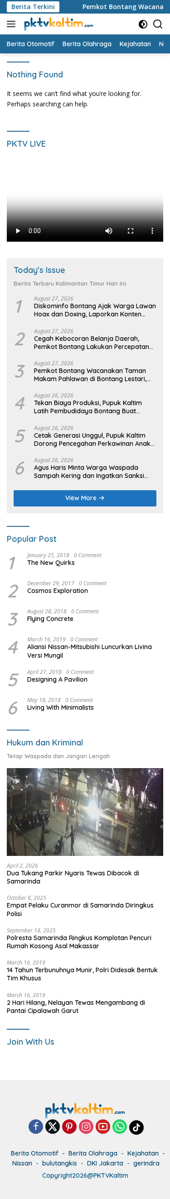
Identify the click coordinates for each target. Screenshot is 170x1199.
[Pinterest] (69, 1127)
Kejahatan (143, 1153)
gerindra (146, 1163)
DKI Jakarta (105, 1163)
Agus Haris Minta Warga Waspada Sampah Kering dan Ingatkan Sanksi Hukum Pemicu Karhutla (89, 471)
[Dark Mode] (143, 24)
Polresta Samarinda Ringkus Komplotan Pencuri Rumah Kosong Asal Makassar (79, 942)
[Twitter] (52, 1127)
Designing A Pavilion (57, 679)
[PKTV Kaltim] (57, 24)
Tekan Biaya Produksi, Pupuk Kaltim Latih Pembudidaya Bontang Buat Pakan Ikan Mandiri (88, 407)
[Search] (158, 24)
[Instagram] (86, 1127)
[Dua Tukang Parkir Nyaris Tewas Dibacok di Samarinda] (85, 812)
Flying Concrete (50, 619)
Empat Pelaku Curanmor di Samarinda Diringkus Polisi (80, 909)
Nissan (22, 1163)
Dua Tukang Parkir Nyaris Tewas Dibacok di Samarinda (73, 877)
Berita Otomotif (34, 1153)
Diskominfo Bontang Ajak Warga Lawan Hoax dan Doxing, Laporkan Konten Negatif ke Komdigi (95, 310)
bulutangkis (59, 1163)
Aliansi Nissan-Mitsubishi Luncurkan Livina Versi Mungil (89, 651)
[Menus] (13, 24)
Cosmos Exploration (57, 591)
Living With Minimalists (60, 707)
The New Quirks (51, 563)
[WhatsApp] (119, 1127)
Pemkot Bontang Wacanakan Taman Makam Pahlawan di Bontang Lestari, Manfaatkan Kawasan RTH (90, 375)
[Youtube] (103, 1127)
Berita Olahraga (92, 1153)
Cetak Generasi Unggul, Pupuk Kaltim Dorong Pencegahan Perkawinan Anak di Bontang (92, 439)
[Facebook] (36, 1127)
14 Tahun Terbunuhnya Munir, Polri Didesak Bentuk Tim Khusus (82, 974)
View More (81, 498)
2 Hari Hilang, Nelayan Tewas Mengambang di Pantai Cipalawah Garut (76, 1006)
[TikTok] (136, 1127)
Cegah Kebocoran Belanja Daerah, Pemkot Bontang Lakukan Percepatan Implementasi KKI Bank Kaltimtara (91, 342)
